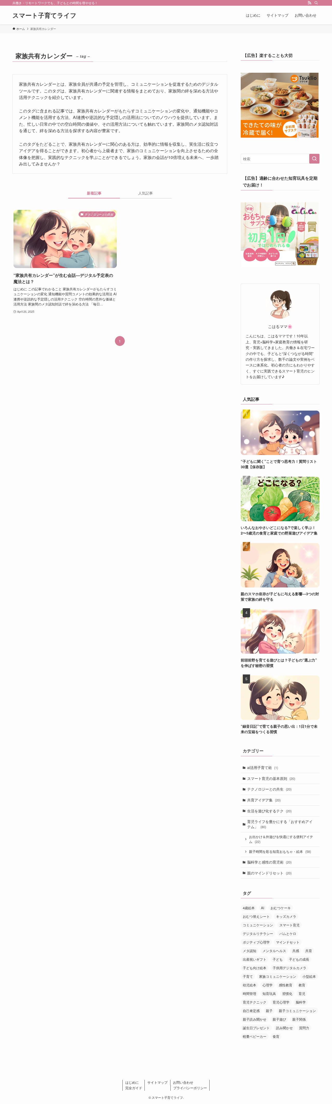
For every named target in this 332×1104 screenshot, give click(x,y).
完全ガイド (133, 1087)
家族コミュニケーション (277, 976)
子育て (248, 976)
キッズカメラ (286, 916)
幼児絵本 (249, 984)
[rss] (309, 3)
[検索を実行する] (314, 159)
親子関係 (299, 1019)
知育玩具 (269, 993)
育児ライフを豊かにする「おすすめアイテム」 (280, 824)
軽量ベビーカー (254, 1036)
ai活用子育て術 (262, 767)
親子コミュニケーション (297, 1010)
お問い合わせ (183, 1082)
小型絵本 (309, 976)
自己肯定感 (251, 1010)
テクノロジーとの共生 (269, 789)
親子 (269, 1010)
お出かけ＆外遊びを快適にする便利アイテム (281, 839)
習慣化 (287, 993)
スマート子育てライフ (44, 15)
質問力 (304, 1027)
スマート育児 (289, 924)
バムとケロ (287, 933)
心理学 (267, 984)
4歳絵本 (249, 907)
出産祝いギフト (254, 959)
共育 (308, 950)
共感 (295, 950)
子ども (278, 959)
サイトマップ (157, 1082)
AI (262, 907)
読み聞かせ (284, 1027)
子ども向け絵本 (254, 967)
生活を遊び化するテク (269, 810)
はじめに (132, 1082)
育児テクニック (254, 1002)
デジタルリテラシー (258, 933)
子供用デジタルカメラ (289, 967)
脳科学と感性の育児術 (269, 862)
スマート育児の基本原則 (271, 778)
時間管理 (249, 993)
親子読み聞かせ (254, 1019)
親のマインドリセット (269, 872)
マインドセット (288, 942)
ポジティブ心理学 (256, 942)
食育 (276, 1036)
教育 (302, 984)
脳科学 (301, 1002)
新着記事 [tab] (94, 193)
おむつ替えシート (256, 916)
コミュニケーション (258, 924)
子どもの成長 (299, 959)
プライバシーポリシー (190, 1087)
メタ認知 (249, 950)
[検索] (316, 3)
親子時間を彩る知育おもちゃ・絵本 (280, 851)
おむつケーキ (281, 907)
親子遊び (279, 1019)
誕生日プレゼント (256, 1027)
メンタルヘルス (274, 950)
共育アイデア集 (264, 799)
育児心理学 (281, 1002)
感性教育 (285, 984)
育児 (302, 993)
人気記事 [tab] (145, 193)
